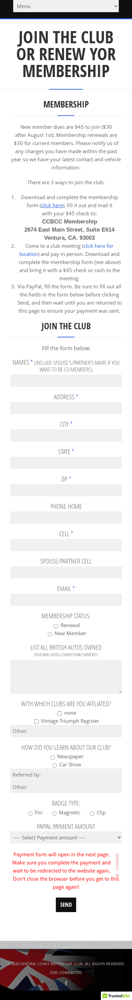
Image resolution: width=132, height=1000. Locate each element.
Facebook (66, 983)
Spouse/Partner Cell (66, 561)
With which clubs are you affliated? (66, 703)
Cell (66, 533)
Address (66, 397)
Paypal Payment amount (66, 826)
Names (66, 366)
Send (66, 904)
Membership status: (66, 616)
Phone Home (66, 506)
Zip (66, 479)
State (66, 451)
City (66, 424)
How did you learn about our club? (66, 747)
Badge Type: (66, 803)
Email (66, 588)
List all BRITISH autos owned (66, 651)
